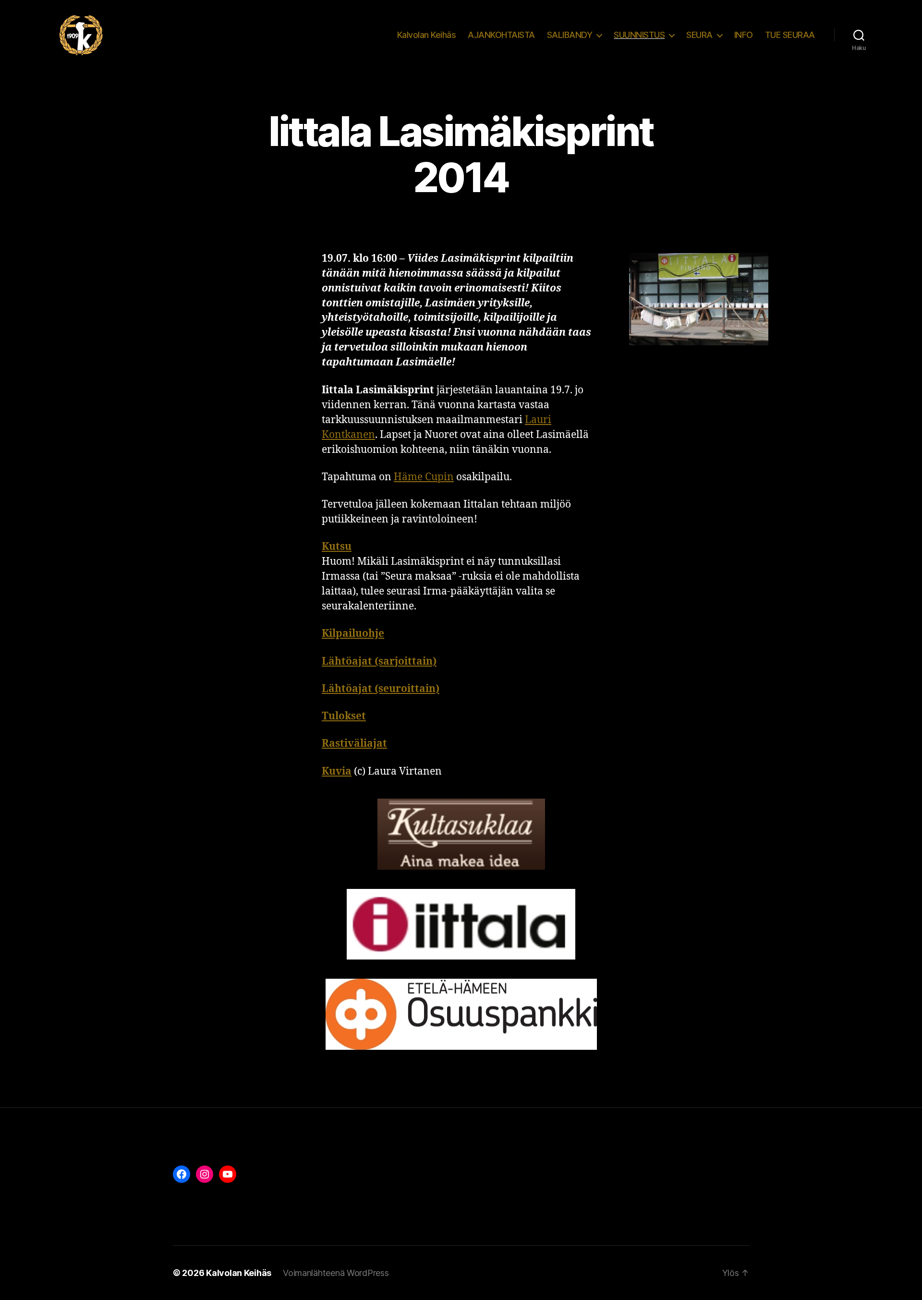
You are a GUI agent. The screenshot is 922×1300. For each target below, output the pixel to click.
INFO (743, 35)
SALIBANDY (570, 35)
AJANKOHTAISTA (501, 35)
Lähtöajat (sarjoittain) (379, 661)
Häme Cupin (424, 477)
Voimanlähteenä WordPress (336, 1273)
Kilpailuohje (353, 633)
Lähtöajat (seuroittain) (380, 688)
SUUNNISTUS (639, 35)
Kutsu (337, 546)
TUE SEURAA (790, 35)
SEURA (699, 35)
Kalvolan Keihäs (426, 35)
